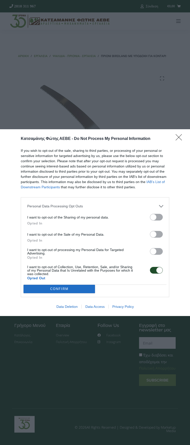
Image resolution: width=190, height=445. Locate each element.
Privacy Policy (123, 307)
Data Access (95, 307)
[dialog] (95, 222)
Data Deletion (67, 307)
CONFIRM (59, 289)
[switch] (156, 217)
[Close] (180, 139)
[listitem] (95, 206)
